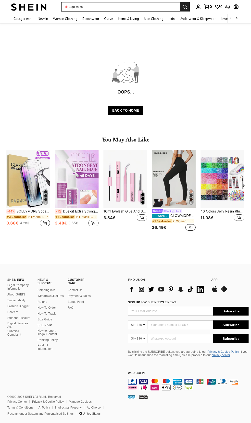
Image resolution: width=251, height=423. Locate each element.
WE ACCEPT (137, 373)
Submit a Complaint (14, 332)
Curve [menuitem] (108, 19)
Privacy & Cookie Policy (223, 351)
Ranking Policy (48, 340)
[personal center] (198, 7)
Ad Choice (94, 407)
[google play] (224, 291)
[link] (208, 7)
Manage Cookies (80, 401)
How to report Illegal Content (47, 332)
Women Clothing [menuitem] (65, 19)
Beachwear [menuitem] (90, 19)
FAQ (70, 307)
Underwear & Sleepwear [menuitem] (197, 19)
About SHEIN (16, 294)
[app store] (214, 291)
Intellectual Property (68, 407)
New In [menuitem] (43, 19)
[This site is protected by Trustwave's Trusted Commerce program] (131, 397)
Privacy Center (17, 401)
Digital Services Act (17, 325)
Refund (42, 302)
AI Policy (44, 407)
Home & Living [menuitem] (128, 19)
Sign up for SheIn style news (152, 302)
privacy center (221, 355)
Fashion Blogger (18, 306)
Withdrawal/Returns (51, 296)
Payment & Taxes (79, 296)
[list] (167, 289)
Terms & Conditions (20, 407)
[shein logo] (29, 7)
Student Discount (18, 318)
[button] (228, 7)
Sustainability (16, 300)
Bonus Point (76, 302)
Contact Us (75, 290)
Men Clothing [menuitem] (153, 19)
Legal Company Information (18, 286)
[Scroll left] (231, 18)
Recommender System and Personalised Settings (40, 413)
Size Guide (45, 319)
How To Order (47, 307)
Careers (12, 312)
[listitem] (28, 191)
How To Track (47, 313)
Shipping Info (46, 290)
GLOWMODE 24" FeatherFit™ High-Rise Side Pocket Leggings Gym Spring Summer (174, 216)
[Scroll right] (236, 18)
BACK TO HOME (125, 110)
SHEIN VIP (45, 325)
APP (214, 280)
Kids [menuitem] (171, 19)
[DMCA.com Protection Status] (143, 397)
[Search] (185, 7)
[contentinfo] (188, 384)
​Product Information (45, 347)
